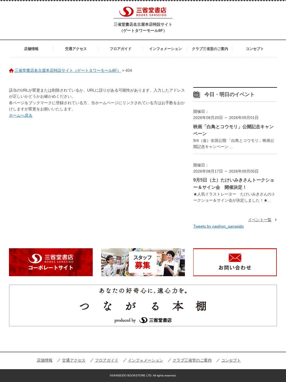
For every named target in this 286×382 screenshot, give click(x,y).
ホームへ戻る (20, 115)
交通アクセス (76, 49)
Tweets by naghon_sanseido (218, 226)
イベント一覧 (259, 220)
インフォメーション (165, 49)
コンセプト (255, 49)
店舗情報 (31, 49)
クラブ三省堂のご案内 (210, 49)
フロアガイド (121, 49)
